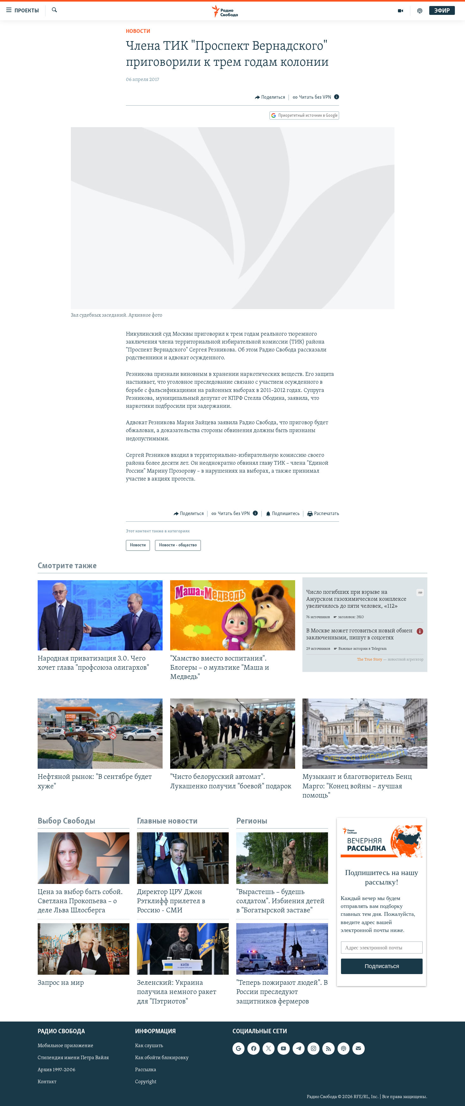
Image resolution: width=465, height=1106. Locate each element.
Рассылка (145, 1069)
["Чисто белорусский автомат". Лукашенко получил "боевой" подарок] (232, 734)
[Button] (270, 97)
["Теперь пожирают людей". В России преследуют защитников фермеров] (282, 949)
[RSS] (328, 1048)
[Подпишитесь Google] (238, 1048)
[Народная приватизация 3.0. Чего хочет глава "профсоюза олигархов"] (100, 615)
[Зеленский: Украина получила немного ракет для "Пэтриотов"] (183, 949)
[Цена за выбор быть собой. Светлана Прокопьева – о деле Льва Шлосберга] (83, 858)
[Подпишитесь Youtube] (283, 1048)
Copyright (145, 1081)
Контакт (47, 1081)
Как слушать (149, 1045)
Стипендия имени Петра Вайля (73, 1057)
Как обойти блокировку (162, 1057)
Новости (138, 31)
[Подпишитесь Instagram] (313, 1048)
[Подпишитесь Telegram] (299, 1048)
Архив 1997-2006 (56, 1069)
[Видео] (400, 11)
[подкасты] (419, 11)
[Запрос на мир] (83, 949)
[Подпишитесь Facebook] (253, 1048)
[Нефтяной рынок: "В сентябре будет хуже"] (100, 734)
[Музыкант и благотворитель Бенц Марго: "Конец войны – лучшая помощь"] (364, 734)
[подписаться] (358, 1048)
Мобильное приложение (65, 1045)
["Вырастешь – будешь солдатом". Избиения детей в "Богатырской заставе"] (282, 858)
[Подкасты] (344, 1048)
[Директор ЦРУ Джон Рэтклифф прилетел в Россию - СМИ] (183, 858)
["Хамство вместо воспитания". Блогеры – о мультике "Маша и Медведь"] (232, 615)
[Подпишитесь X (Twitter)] (269, 1048)
